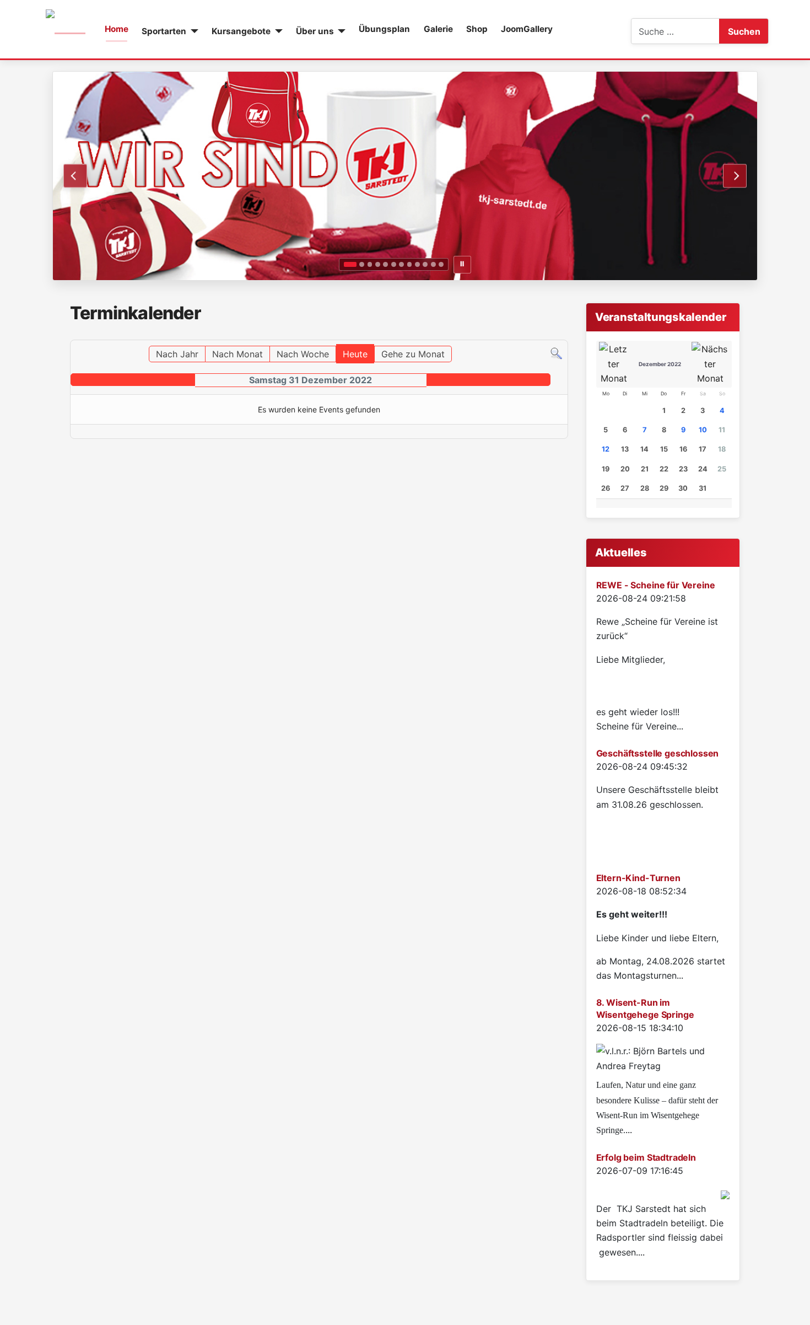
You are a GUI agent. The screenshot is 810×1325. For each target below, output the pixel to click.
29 (664, 488)
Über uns (315, 31)
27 (624, 488)
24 (703, 469)
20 (625, 469)
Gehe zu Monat (413, 354)
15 (664, 449)
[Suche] (556, 352)
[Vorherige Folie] (75, 175)
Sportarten (164, 31)
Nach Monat (237, 354)
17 (702, 449)
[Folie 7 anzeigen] (401, 264)
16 (683, 449)
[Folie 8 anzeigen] (409, 264)
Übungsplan (384, 29)
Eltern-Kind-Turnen (638, 877)
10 (703, 430)
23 (683, 469)
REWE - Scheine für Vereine (655, 585)
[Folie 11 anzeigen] (433, 264)
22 (664, 469)
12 (605, 449)
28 (644, 488)
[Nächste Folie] (735, 175)
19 (605, 469)
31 (702, 488)
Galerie (438, 29)
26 (605, 488)
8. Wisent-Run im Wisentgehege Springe (645, 1008)
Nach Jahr (177, 354)
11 (722, 430)
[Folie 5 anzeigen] (385, 264)
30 (683, 488)
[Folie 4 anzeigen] (377, 264)
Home (116, 29)
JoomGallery (527, 29)
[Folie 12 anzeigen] (441, 264)
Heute (355, 354)
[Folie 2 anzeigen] (361, 264)
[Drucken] (564, 334)
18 (722, 449)
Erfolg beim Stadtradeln (646, 1157)
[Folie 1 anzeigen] (350, 264)
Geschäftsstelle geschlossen (657, 753)
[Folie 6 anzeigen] (393, 264)
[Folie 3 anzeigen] (370, 264)
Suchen (744, 31)
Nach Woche (303, 354)
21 (645, 469)
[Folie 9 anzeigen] (417, 264)
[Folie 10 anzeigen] (425, 264)
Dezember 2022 (660, 364)
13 (625, 449)
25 (721, 469)
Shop (477, 29)
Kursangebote (241, 31)
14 (644, 449)
